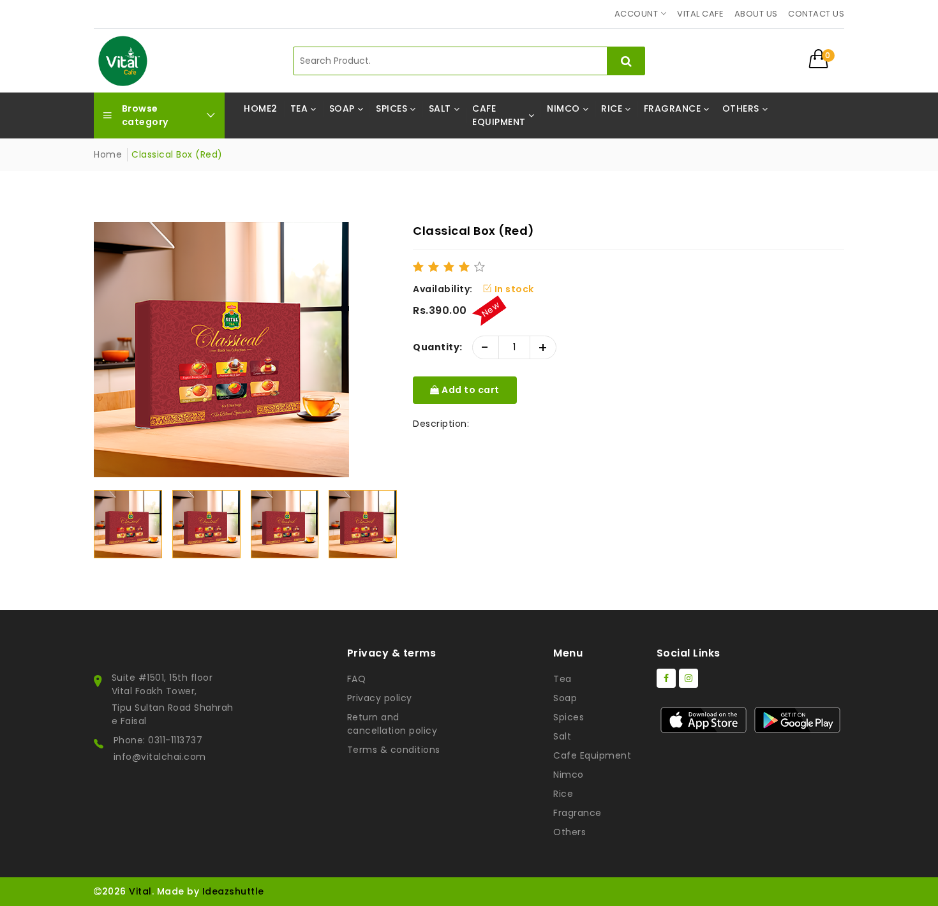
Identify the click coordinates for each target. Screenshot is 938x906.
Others (569, 832)
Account (636, 14)
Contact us (816, 14)
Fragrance (577, 812)
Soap (565, 698)
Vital (140, 891)
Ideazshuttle (233, 891)
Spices (568, 717)
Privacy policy (379, 698)
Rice (563, 793)
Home (108, 154)
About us (756, 14)
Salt (562, 736)
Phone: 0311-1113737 (158, 740)
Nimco (568, 774)
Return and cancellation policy (392, 724)
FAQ (356, 678)
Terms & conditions (393, 749)
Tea (562, 678)
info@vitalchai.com (160, 756)
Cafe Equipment (592, 755)
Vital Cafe (700, 14)
